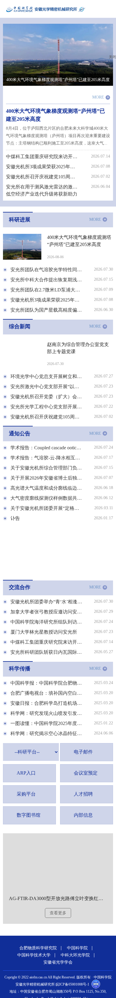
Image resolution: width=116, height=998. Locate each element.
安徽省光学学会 (58, 962)
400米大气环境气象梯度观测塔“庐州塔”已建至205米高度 (58, 79)
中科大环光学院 (75, 955)
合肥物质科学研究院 (38, 948)
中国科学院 (77, 948)
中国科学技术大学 (34, 955)
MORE (100, 97)
